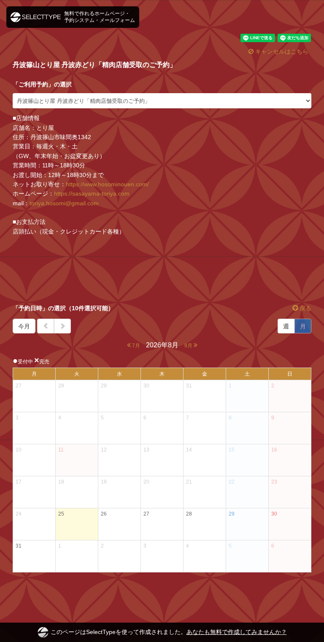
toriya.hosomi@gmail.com (64, 203)
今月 (24, 326)
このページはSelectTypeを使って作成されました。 (169, 632)
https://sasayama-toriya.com (92, 193)
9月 (189, 346)
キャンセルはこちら (281, 51)
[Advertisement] (162, 270)
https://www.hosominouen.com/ (107, 184)
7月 (135, 346)
